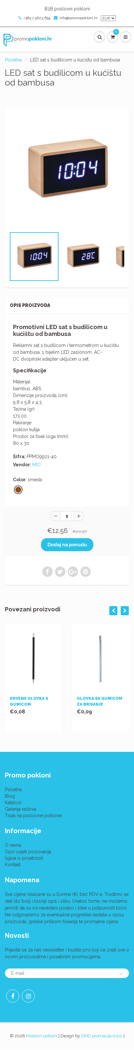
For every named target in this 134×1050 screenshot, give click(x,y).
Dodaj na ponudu (67, 544)
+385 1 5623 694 (36, 18)
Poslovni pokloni (42, 1035)
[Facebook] (12, 996)
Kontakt (12, 864)
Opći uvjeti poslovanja (28, 851)
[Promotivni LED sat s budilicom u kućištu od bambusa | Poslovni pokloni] (67, 170)
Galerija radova (20, 809)
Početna (13, 59)
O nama (13, 845)
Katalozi (13, 802)
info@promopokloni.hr (79, 18)
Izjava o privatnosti (24, 858)
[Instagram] (28, 996)
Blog (10, 796)
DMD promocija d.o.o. (102, 1035)
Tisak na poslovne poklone (33, 815)
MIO (36, 464)
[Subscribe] (121, 973)
